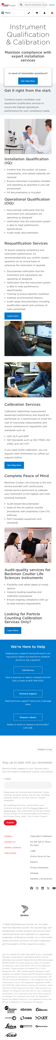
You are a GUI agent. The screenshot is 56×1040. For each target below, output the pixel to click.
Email (7, 779)
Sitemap (34, 873)
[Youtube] (54, 888)
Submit (10, 822)
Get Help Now (28, 81)
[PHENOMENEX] (41, 1027)
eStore (52, 5)
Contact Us (10, 842)
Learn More (12, 630)
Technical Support (28, 694)
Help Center (10, 853)
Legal (33, 851)
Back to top (46, 749)
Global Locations (12, 847)
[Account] (44, 13)
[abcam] (26, 1010)
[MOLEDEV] (26, 1027)
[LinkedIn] (42, 888)
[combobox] (32, 5)
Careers (8, 836)
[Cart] (37, 13)
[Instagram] (37, 888)
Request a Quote (28, 717)
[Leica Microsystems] (10, 1027)
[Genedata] (10, 1019)
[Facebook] (31, 888)
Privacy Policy (37, 808)
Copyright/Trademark (41, 836)
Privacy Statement (39, 867)
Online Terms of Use (40, 856)
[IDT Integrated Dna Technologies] (41, 1019)
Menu (8, 12)
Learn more (13, 316)
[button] (21, 4)
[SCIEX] (10, 1035)
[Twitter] (48, 888)
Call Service (28, 670)
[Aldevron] (41, 1010)
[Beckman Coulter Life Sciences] (8, 5)
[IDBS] (26, 1019)
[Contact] (29, 13)
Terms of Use (10, 811)
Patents (34, 862)
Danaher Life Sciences (41, 879)
